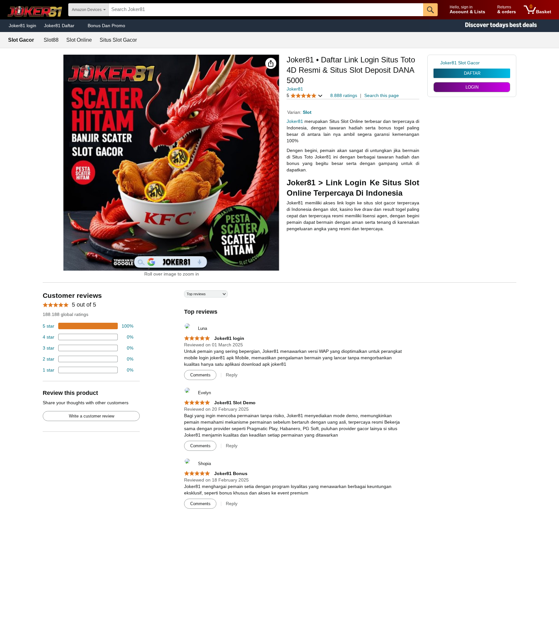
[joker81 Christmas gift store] (494, 25)
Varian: (295, 112)
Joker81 (295, 89)
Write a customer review (91, 416)
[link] (436, 63)
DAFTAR (472, 73)
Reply (231, 374)
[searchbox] (266, 10)
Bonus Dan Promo (106, 25)
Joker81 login (22, 25)
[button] (270, 63)
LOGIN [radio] (472, 87)
